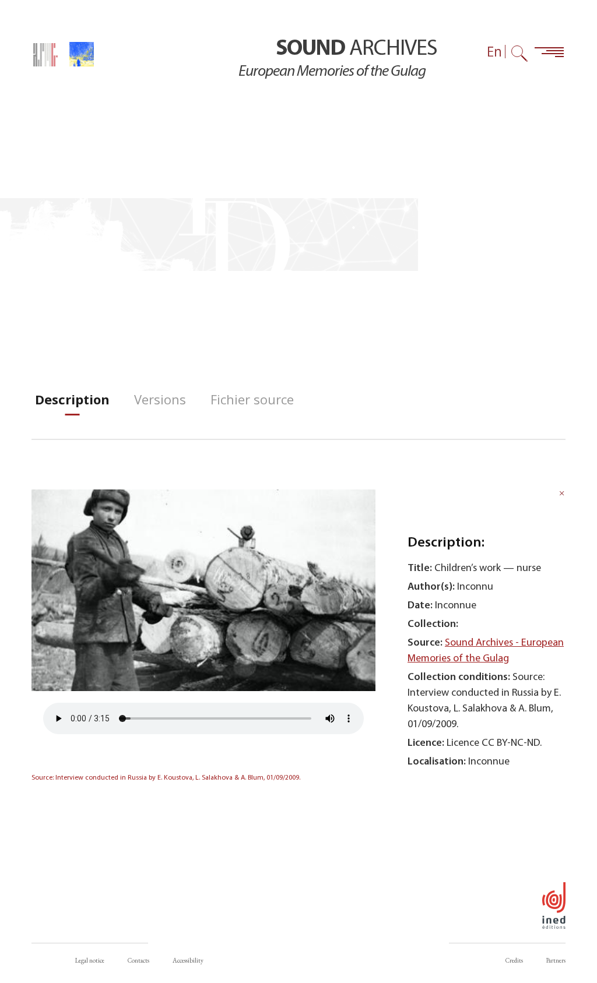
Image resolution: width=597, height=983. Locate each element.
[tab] (72, 399)
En (494, 51)
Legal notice (89, 960)
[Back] (562, 494)
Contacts (138, 960)
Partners (556, 960)
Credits (514, 960)
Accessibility (188, 960)
